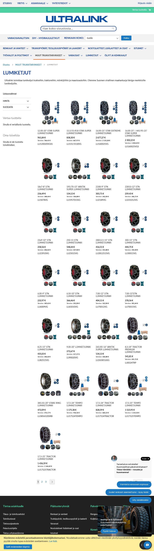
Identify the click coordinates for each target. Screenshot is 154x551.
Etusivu (6, 65)
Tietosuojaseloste (11, 524)
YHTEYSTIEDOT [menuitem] (60, 3)
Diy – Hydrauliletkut (46, 38)
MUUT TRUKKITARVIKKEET (28, 65)
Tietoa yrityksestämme (13, 533)
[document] (77, 542)
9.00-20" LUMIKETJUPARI (79, 347)
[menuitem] (14, 48)
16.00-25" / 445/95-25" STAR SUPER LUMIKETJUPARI (136, 133)
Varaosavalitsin (18, 38)
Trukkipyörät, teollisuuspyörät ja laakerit (68, 519)
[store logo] (77, 19)
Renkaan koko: (74, 38)
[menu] (36, 3)
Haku (126, 38)
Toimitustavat (9, 519)
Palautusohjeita (10, 528)
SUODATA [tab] (8, 107)
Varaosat (54, 524)
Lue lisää (53, 541)
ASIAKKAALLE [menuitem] (38, 3)
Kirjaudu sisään (145, 3)
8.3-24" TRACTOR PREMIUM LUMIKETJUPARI (133, 349)
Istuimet (54, 533)
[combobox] (78, 28)
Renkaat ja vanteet (59, 514)
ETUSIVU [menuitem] (7, 3)
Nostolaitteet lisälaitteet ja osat (64, 528)
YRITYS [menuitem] (20, 3)
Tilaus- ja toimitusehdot (14, 514)
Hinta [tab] (6, 101)
